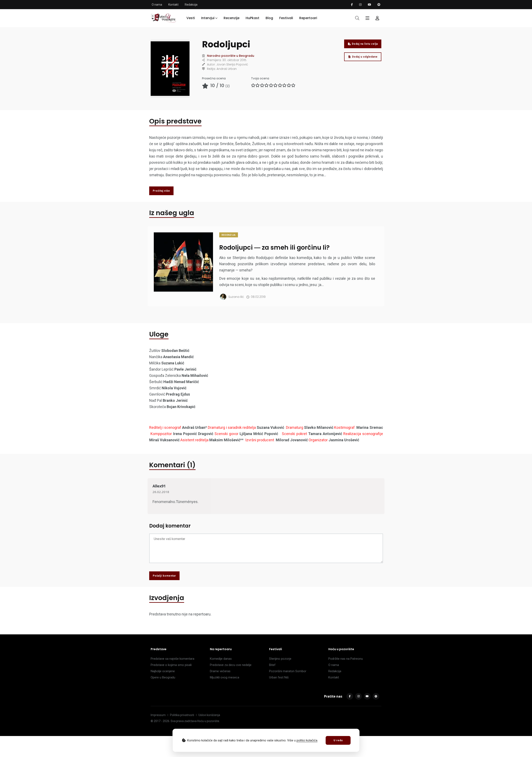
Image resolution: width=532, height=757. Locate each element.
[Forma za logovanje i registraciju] (377, 18)
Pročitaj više (161, 190)
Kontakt (173, 4)
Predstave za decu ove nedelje (230, 665)
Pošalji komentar (164, 575)
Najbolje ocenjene (163, 671)
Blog (269, 18)
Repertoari (308, 18)
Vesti (190, 18)
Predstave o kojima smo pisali (171, 665)
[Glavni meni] (367, 18)
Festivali (286, 18)
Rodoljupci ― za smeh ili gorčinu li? (274, 247)
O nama (157, 4)
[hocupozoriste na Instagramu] (360, 4)
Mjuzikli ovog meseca (224, 677)
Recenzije (231, 18)
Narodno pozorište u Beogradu (230, 56)
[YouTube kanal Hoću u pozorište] (369, 4)
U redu (338, 740)
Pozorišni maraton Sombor (287, 671)
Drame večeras (220, 671)
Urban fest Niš (279, 677)
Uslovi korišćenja (209, 715)
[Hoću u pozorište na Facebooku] (352, 4)
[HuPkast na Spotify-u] (378, 4)
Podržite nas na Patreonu (345, 659)
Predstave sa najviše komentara (172, 659)
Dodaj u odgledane (365, 56)
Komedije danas (221, 659)
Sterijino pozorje (280, 659)
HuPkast (252, 18)
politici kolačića (307, 740)
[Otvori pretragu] (357, 18)
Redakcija (191, 4)
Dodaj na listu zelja (365, 43)
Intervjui (207, 18)
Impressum (158, 715)
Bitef (272, 665)
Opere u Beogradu (163, 677)
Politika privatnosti (182, 715)
